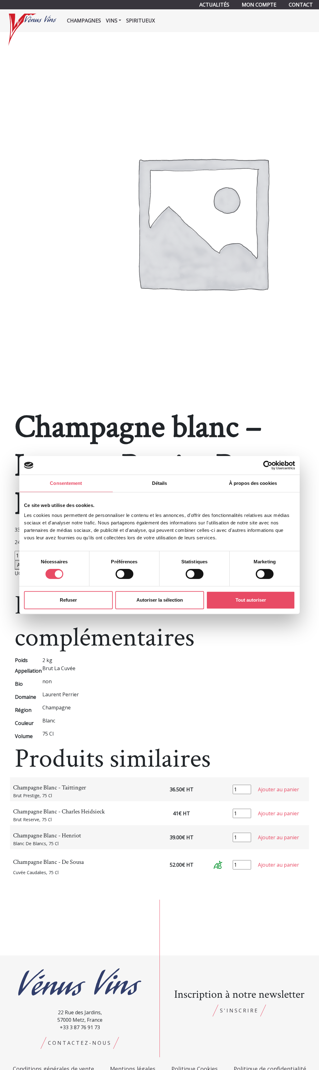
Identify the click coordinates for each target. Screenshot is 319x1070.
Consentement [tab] (66, 483)
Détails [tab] (159, 483)
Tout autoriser (251, 600)
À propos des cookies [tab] (253, 483)
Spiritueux (140, 20)
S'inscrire (239, 1010)
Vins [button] (111, 20)
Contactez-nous (80, 1042)
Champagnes (84, 20)
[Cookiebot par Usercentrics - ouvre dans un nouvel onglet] (267, 465)
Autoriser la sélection (159, 600)
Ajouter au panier (278, 789)
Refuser (68, 600)
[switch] (124, 574)
